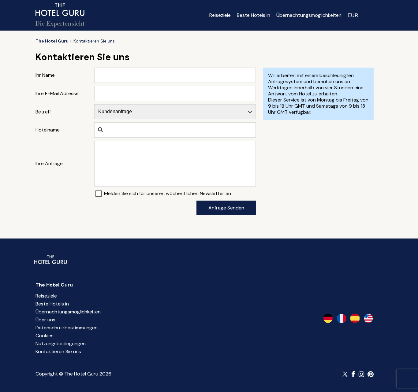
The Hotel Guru (54, 285)
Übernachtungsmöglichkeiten (308, 15)
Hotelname (47, 130)
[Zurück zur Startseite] (59, 15)
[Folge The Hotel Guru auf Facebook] (353, 374)
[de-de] (328, 318)
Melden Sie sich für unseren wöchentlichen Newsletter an (167, 193)
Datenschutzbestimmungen (66, 327)
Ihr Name (45, 75)
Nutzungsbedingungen (60, 343)
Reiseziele (220, 15)
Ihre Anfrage (49, 163)
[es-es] (355, 318)
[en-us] (368, 318)
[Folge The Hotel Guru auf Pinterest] (371, 374)
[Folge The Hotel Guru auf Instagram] (361, 374)
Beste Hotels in (253, 15)
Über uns (45, 319)
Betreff (43, 111)
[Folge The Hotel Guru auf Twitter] (345, 374)
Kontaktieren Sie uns (58, 351)
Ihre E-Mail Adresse (57, 93)
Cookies (44, 335)
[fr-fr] (341, 318)
